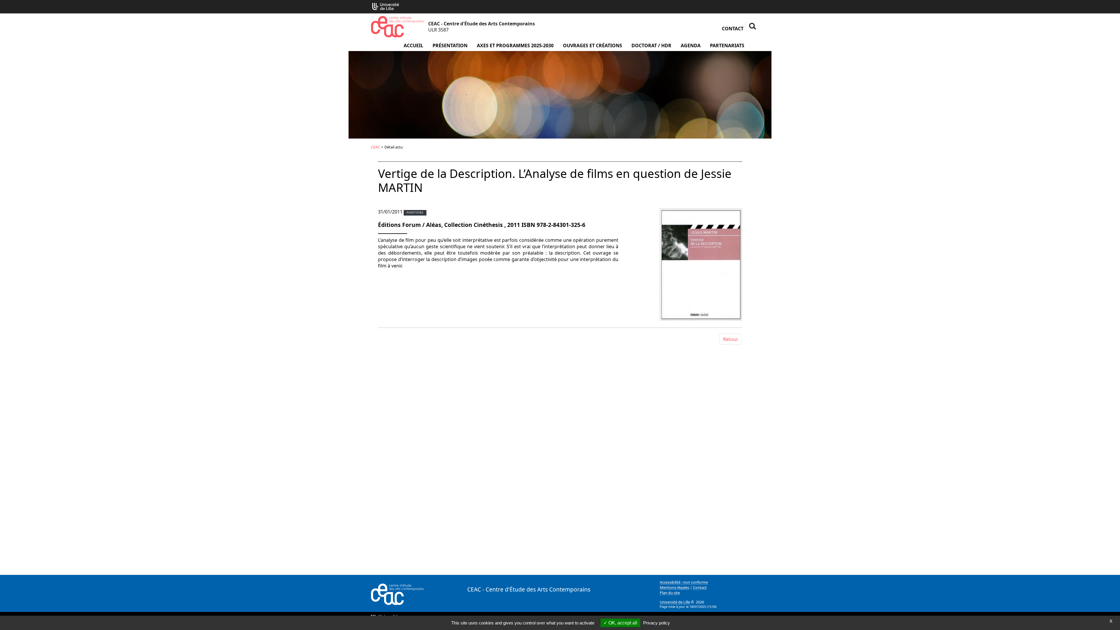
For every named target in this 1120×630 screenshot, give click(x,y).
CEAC (375, 147)
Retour (730, 339)
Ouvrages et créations (592, 45)
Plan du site (670, 592)
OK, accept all (622, 622)
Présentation (450, 45)
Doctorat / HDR (651, 45)
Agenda (691, 45)
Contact (732, 28)
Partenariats (727, 45)
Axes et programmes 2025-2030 (515, 45)
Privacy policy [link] (656, 622)
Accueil (413, 45)
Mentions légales (674, 587)
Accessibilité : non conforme (684, 582)
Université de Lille (675, 602)
